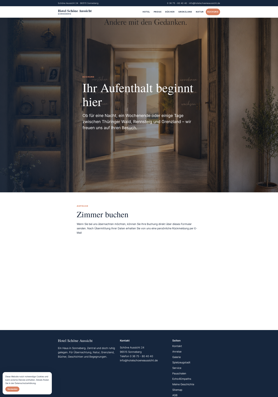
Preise (158, 12)
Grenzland (185, 12)
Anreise (176, 351)
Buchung (212, 12)
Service (176, 367)
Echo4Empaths (181, 378)
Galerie (176, 357)
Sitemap (177, 389)
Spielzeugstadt (181, 362)
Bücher (170, 12)
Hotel (146, 12)
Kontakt (177, 346)
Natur (200, 12)
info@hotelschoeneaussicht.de (139, 360)
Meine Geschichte (183, 384)
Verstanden (12, 389)
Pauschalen (179, 373)
